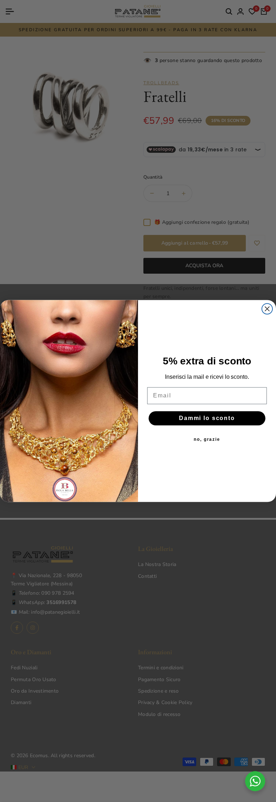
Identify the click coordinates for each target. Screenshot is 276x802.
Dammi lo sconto (207, 418)
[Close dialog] (267, 308)
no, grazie (207, 439)
